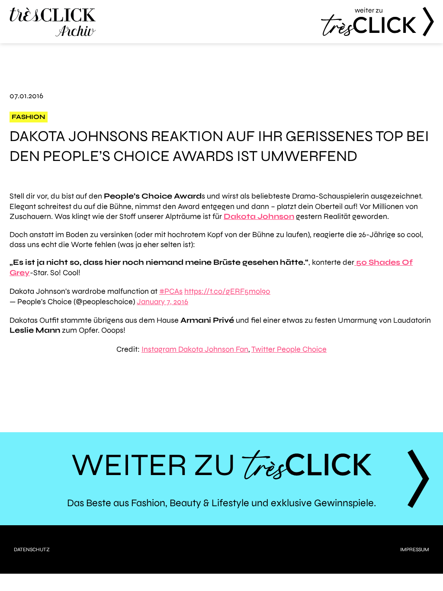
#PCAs (171, 291)
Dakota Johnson (259, 216)
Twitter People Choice (289, 349)
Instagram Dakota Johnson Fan (194, 349)
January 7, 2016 (162, 301)
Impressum (414, 549)
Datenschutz (32, 549)
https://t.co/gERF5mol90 (227, 291)
